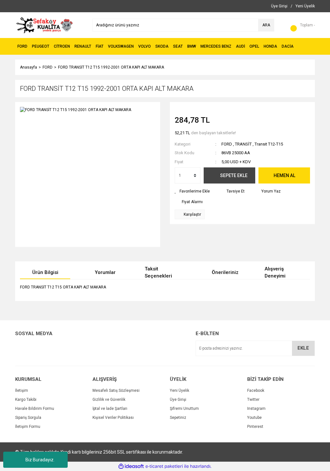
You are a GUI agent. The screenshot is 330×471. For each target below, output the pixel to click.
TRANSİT (243, 144)
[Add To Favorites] (192, 191)
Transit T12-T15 (269, 144)
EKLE (303, 348)
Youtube (254, 417)
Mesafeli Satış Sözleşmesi (116, 390)
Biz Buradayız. (39, 459)
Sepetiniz (178, 417)
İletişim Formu (27, 426)
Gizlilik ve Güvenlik (108, 399)
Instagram (256, 408)
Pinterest (255, 426)
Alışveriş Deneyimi (275, 272)
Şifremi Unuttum (184, 408)
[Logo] (44, 25)
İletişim (21, 390)
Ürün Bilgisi (45, 272)
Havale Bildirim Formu (34, 408)
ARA (266, 25)
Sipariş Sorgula (28, 417)
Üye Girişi (178, 399)
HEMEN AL (284, 175)
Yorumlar (105, 272)
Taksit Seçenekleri (158, 272)
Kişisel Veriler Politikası (113, 417)
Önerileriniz (225, 272)
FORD (226, 144)
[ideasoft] (131, 466)
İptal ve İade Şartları (109, 408)
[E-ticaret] (164, 466)
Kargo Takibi (25, 399)
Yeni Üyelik (179, 390)
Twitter (253, 399)
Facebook (255, 390)
